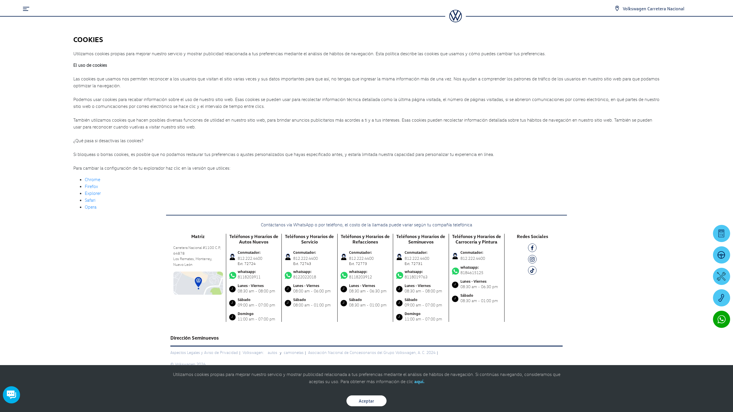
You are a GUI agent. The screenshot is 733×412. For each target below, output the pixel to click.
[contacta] (198, 282)
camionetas (294, 352)
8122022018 (304, 274)
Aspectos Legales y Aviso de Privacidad (204, 352)
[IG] (532, 260)
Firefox (91, 186)
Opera (90, 207)
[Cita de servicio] (721, 276)
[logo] (455, 20)
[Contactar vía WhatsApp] (721, 319)
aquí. (419, 381)
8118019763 (416, 274)
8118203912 (360, 274)
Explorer (93, 193)
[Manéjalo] (721, 255)
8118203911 (249, 274)
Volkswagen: (254, 352)
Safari (90, 200)
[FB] (532, 248)
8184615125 (471, 270)
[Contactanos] (617, 8)
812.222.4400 (472, 258)
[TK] (532, 271)
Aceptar (366, 401)
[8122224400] (721, 297)
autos (273, 352)
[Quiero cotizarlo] (721, 233)
